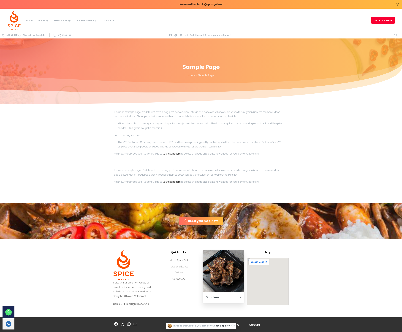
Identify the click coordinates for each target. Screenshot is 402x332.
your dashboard (172, 153)
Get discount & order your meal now (209, 35)
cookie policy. (222, 325)
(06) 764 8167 (63, 35)
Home (191, 75)
